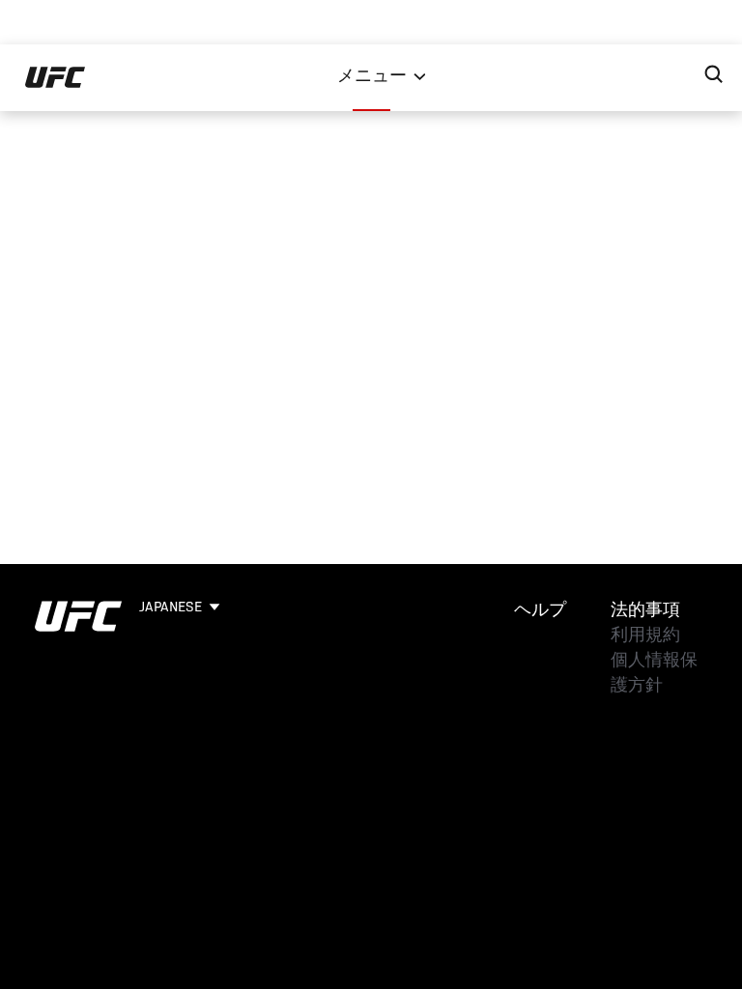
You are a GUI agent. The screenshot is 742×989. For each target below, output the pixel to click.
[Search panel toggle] (714, 74)
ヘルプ (540, 611)
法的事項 (645, 611)
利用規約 (645, 636)
